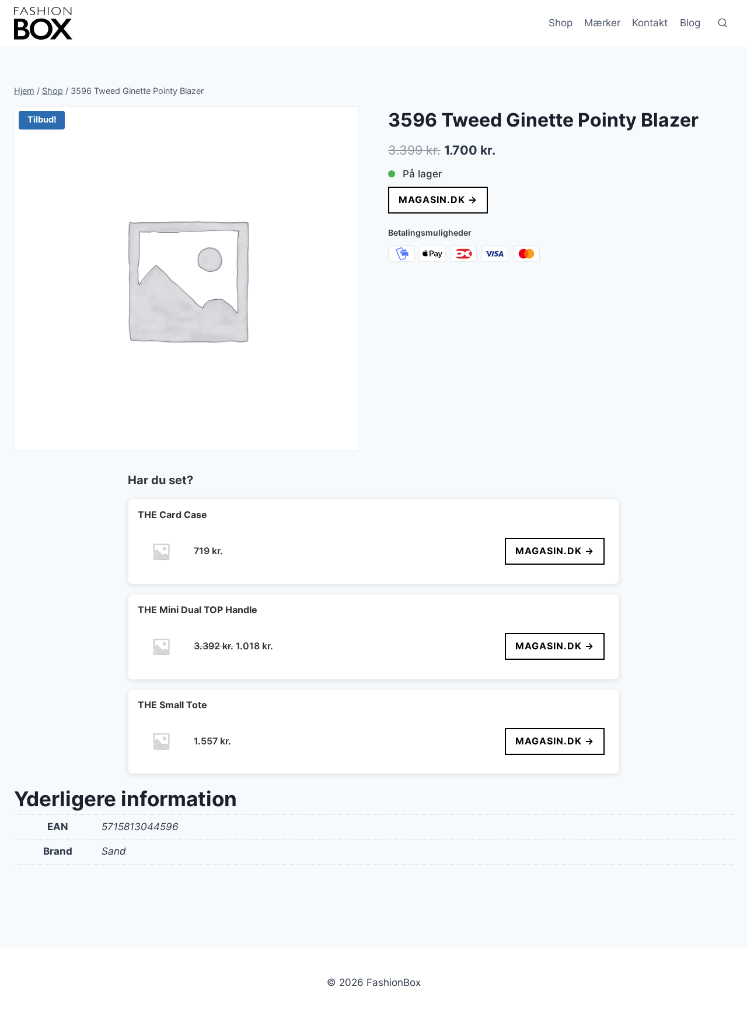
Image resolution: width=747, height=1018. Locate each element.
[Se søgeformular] (722, 23)
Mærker (602, 23)
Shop (561, 23)
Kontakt (650, 23)
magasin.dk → (438, 199)
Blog (690, 23)
